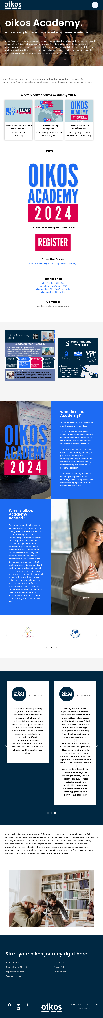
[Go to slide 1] (48, 813)
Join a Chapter (13, 962)
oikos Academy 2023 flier (53, 283)
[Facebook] (9, 1005)
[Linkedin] (18, 1008)
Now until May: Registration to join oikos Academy (53, 263)
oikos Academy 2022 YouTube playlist (53, 289)
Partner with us (13, 976)
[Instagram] (27, 1005)
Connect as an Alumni (16, 967)
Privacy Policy (60, 967)
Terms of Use (60, 971)
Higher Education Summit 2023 (53, 286)
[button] (6, 634)
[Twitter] (18, 1005)
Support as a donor (15, 971)
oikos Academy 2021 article (53, 292)
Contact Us (59, 962)
